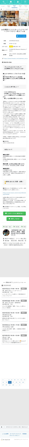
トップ (2, 6)
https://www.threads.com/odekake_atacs (16, 58)
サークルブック (24, 439)
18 (16, 382)
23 (10, 385)
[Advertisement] (14, 262)
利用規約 (25, 433)
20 (23, 382)
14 (3, 382)
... (6, 379)
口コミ (26, 5)
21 (3, 385)
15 (6, 382)
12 (21, 379)
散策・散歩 (8, 226)
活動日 (14, 5)
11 (18, 379)
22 (6, 385)
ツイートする (22, 36)
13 (24, 379)
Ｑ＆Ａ (20, 5)
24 (13, 385)
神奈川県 (25, 226)
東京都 (17, 226)
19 (19, 382)
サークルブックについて (15, 433)
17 (13, 382)
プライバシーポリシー (15, 435)
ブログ (8, 5)
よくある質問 (5, 433)
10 (14, 379)
